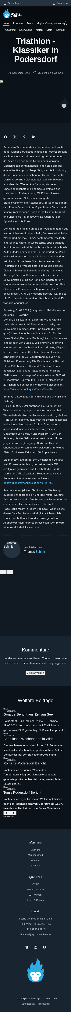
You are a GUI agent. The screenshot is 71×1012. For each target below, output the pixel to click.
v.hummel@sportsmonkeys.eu (35, 934)
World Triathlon (35, 889)
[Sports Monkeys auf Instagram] (35, 947)
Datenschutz (28, 1004)
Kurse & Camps (35, 900)
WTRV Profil (35, 895)
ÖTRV (35, 884)
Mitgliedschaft (35, 855)
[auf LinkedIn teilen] (34, 137)
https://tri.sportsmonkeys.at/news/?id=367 (28, 389)
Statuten (35, 865)
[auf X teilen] (15, 137)
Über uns (36, 850)
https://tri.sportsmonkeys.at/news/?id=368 (28, 482)
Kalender (36, 860)
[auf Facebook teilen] (5, 137)
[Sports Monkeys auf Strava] (26, 947)
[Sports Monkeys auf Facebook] (44, 947)
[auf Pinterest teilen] (24, 137)
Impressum (44, 1004)
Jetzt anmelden (35, 673)
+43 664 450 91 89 (35, 929)
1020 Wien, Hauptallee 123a (35, 924)
